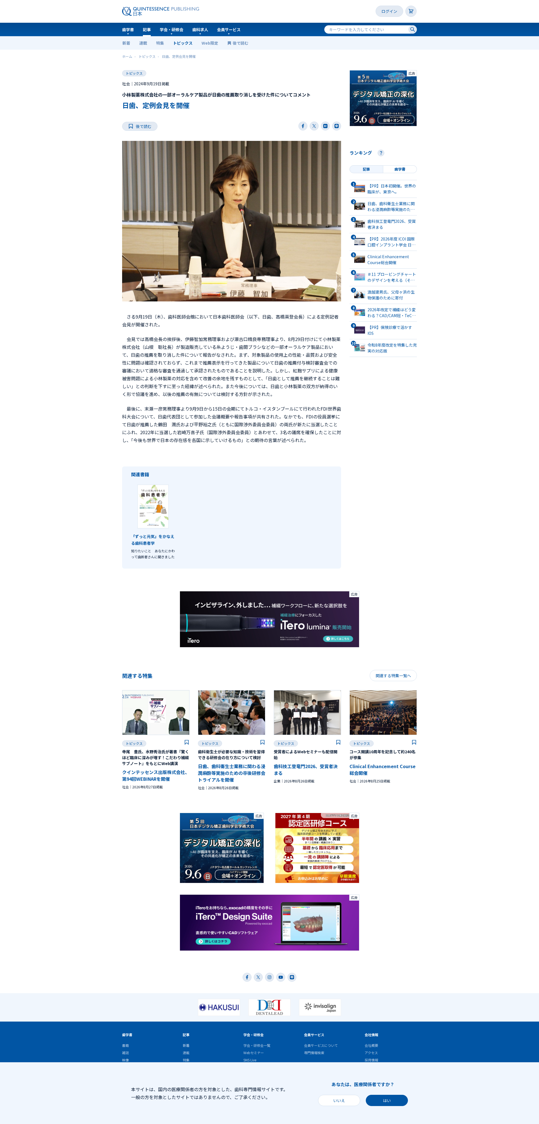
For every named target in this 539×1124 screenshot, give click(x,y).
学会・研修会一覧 (256, 1045)
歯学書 (128, 29)
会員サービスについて (321, 1045)
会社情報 (371, 1034)
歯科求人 (200, 29)
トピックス (183, 43)
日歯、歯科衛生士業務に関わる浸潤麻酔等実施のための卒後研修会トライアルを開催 (231, 773)
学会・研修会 (171, 29)
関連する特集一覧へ (393, 675)
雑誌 (125, 1052)
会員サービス (229, 29)
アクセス (371, 1052)
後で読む (241, 43)
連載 (143, 43)
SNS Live (249, 1059)
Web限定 (210, 43)
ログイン (389, 11)
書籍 (125, 1045)
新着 (126, 43)
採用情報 (371, 1059)
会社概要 (371, 1045)
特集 (160, 43)
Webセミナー (253, 1052)
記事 (147, 29)
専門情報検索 (314, 1052)
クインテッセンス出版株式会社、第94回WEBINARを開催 (155, 775)
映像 (125, 1059)
